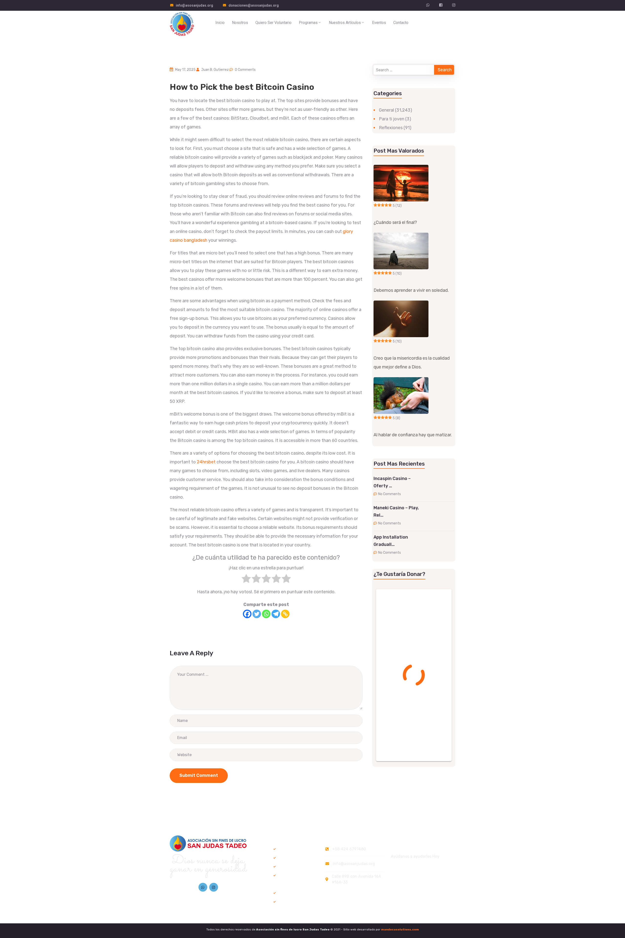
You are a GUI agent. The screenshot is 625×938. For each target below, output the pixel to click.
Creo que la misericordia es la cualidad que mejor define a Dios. (412, 362)
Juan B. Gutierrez (215, 70)
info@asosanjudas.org (194, 5)
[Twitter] (256, 614)
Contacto (400, 22)
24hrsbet (206, 462)
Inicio (220, 22)
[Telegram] (275, 614)
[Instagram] (213, 887)
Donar (443, 24)
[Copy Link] (285, 614)
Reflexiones (391, 127)
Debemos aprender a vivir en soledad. (411, 290)
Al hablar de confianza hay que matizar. (413, 435)
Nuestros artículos (345, 22)
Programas (308, 22)
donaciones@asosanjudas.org (254, 5)
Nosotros (240, 22)
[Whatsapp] (266, 614)
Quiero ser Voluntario (273, 22)
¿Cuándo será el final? (395, 222)
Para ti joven (391, 119)
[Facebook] (247, 614)
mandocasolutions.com (400, 929)
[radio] (246, 580)
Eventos (379, 22)
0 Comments (245, 70)
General (386, 110)
